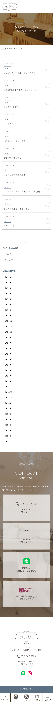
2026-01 (8, 315)
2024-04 (9, 430)
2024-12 (8, 386)
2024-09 (9, 403)
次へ (26, 242)
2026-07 (9, 282)
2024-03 (9, 436)
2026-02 (9, 310)
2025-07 (9, 348)
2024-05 (9, 425)
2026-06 (9, 288)
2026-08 (9, 277)
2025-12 (8, 321)
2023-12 (8, 441)
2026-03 (9, 304)
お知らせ (9, 259)
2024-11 (8, 392)
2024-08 (9, 408)
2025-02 (9, 375)
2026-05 (9, 293)
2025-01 (8, 381)
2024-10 (8, 397)
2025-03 (9, 370)
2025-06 (9, 353)
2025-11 (8, 326)
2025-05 (9, 359)
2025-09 (9, 337)
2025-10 (8, 332)
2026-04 (9, 299)
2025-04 (9, 364)
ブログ (8, 254)
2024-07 (9, 414)
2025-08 (9, 343)
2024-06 (9, 419)
